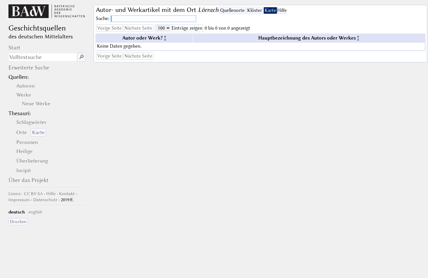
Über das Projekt (28, 180)
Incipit (23, 170)
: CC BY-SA (25, 193)
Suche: (103, 18)
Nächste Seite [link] (138, 28)
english (35, 212)
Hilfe (282, 10)
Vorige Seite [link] (109, 28)
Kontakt (67, 193)
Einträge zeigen (186, 28)
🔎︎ (81, 57)
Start (14, 47)
